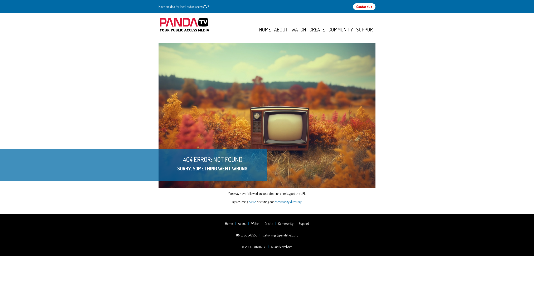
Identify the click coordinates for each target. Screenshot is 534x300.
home (252, 202)
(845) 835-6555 (246, 235)
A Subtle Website (281, 247)
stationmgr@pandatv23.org (280, 235)
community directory (288, 202)
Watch (298, 29)
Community (340, 29)
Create (317, 29)
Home (265, 29)
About (281, 29)
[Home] (209, 25)
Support (365, 29)
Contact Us (364, 7)
